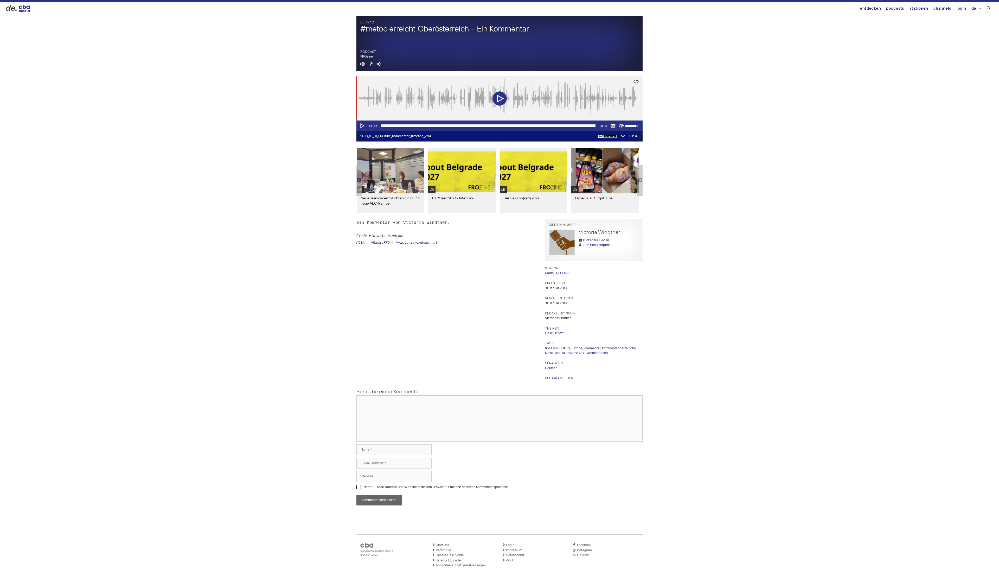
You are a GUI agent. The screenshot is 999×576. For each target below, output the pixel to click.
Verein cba (443, 550)
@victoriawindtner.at (417, 243)
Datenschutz (514, 555)
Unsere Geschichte (449, 555)
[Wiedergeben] (361, 125)
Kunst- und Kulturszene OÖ (564, 353)
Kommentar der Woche (619, 348)
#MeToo (551, 348)
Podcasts (895, 8)
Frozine (577, 348)
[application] (499, 126)
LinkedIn (582, 555)
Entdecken (870, 8)
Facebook (583, 545)
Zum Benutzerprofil (595, 245)
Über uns (442, 545)
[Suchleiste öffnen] (988, 9)
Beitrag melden (559, 378)
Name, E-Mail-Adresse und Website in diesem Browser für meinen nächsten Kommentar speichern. (436, 487)
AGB (509, 560)
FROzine (366, 56)
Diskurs (564, 348)
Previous (359, 180)
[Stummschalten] (621, 125)
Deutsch (551, 368)
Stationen (919, 8)
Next (640, 180)
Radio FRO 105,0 (557, 273)
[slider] (488, 125)
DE (973, 8)
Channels (942, 8)
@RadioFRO (380, 243)
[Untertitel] (613, 125)
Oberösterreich (597, 353)
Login (961, 8)
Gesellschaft (554, 333)
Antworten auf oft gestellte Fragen (460, 565)
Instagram (583, 550)
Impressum (513, 550)
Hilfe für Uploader (448, 560)
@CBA (360, 243)
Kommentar (592, 348)
